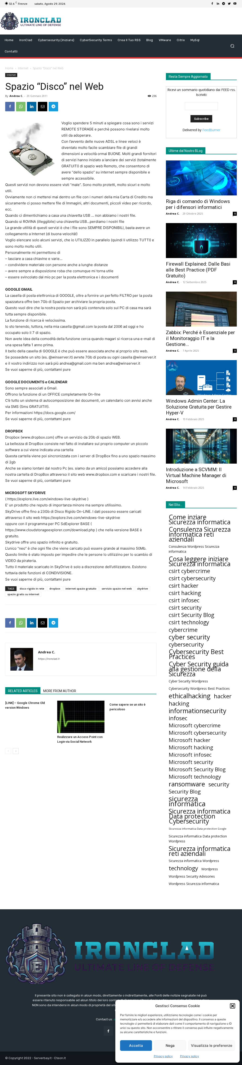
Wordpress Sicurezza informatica (194, 883)
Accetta (136, 1045)
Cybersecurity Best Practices (196, 654)
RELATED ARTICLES (23, 691)
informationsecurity (197, 710)
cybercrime (183, 629)
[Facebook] (212, 4)
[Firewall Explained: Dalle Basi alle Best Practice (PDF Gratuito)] (201, 240)
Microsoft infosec (190, 754)
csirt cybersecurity (192, 578)
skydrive (142, 588)
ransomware (187, 783)
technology (183, 868)
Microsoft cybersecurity (197, 732)
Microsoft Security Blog (197, 769)
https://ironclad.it (49, 658)
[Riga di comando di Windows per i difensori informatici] (201, 177)
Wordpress (209, 869)
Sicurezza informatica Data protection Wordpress (198, 838)
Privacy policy (163, 1056)
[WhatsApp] (21, 106)
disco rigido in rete (32, 588)
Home (9, 68)
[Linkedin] (218, 4)
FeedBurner (211, 130)
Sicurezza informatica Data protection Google (197, 828)
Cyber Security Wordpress (188, 681)
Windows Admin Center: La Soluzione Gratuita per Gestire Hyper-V (199, 407)
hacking (179, 703)
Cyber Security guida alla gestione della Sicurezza (199, 668)
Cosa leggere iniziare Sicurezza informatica (199, 561)
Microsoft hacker (189, 739)
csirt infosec (184, 600)
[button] (232, 1006)
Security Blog (185, 791)
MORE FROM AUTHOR (59, 691)
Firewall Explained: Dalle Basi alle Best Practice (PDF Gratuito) (198, 270)
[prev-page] (8, 751)
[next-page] (16, 751)
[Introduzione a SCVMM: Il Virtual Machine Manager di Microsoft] (201, 446)
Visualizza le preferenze (211, 1045)
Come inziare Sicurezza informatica (199, 519)
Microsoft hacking (191, 747)
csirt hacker (184, 585)
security (218, 784)
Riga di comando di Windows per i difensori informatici (198, 204)
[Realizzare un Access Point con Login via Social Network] (80, 717)
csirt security (185, 607)
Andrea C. (16, 96)
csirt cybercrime (189, 571)
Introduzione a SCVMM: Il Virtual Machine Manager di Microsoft (196, 475)
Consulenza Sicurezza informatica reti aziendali (200, 534)
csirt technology (189, 622)
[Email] (42, 106)
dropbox (54, 588)
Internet (23, 68)
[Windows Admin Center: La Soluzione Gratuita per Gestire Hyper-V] (201, 377)
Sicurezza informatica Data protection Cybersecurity (199, 816)
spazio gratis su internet (23, 594)
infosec (178, 718)
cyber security (189, 636)
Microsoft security (191, 761)
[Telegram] (223, 4)
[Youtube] (235, 4)
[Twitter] (229, 4)
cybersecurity (186, 644)
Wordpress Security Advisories (192, 876)
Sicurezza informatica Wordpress (194, 860)
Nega (170, 1045)
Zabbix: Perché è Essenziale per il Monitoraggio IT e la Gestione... (200, 338)
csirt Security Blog (191, 614)
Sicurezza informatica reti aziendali (199, 851)
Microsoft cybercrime (194, 725)
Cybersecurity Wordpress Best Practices (199, 688)
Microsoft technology (195, 776)
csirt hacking (185, 593)
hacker (223, 696)
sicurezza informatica (187, 801)
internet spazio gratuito (80, 588)
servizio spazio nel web (117, 588)
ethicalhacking (190, 695)
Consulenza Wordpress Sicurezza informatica (194, 549)
